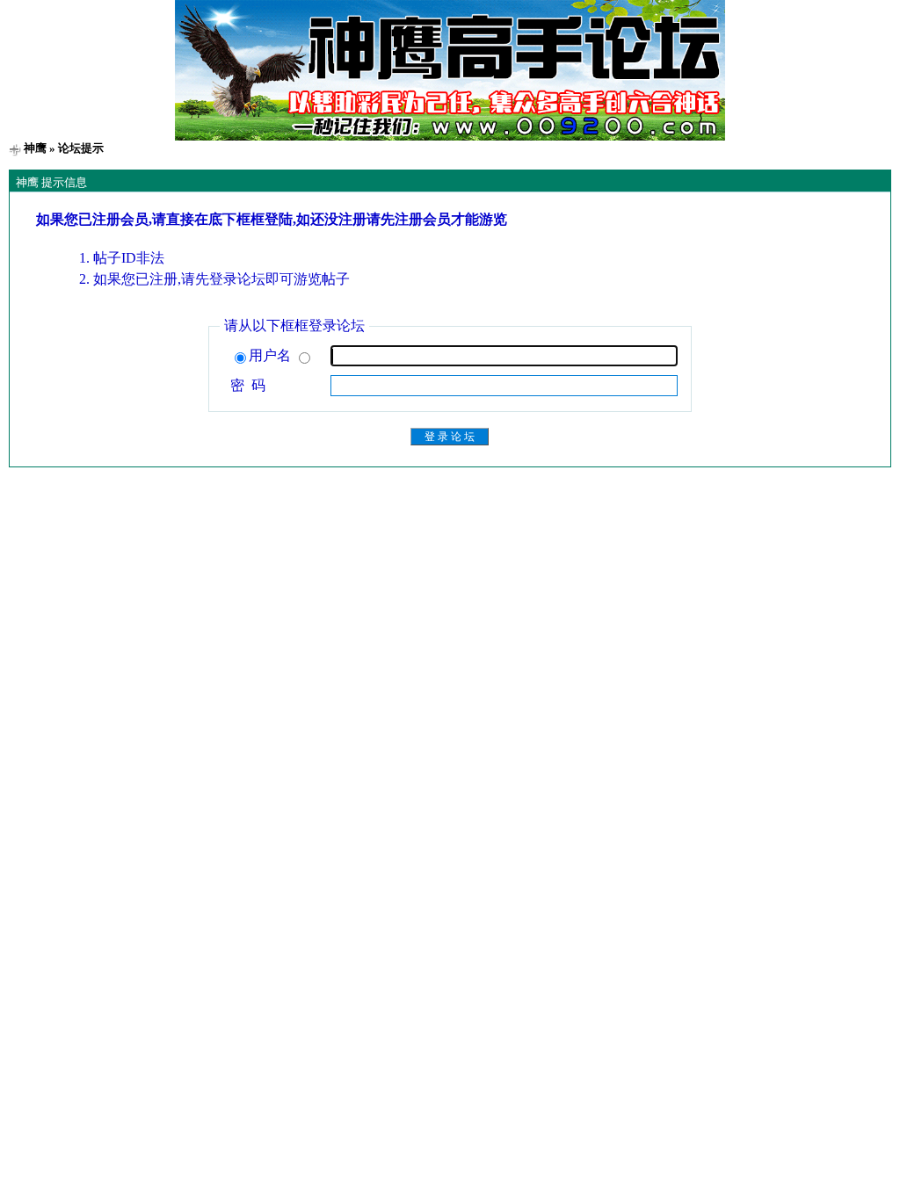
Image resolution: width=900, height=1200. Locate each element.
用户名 (271, 355)
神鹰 (35, 148)
